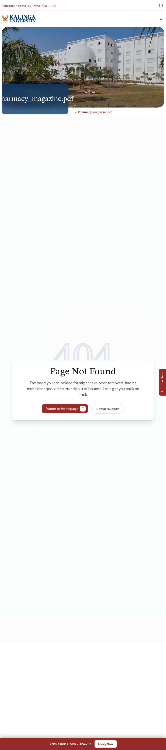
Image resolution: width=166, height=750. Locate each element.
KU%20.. (138, 106)
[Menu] (161, 19)
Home (77, 106)
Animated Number (115, 106)
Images (92, 106)
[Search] (161, 5)
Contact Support (107, 409)
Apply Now (105, 744)
